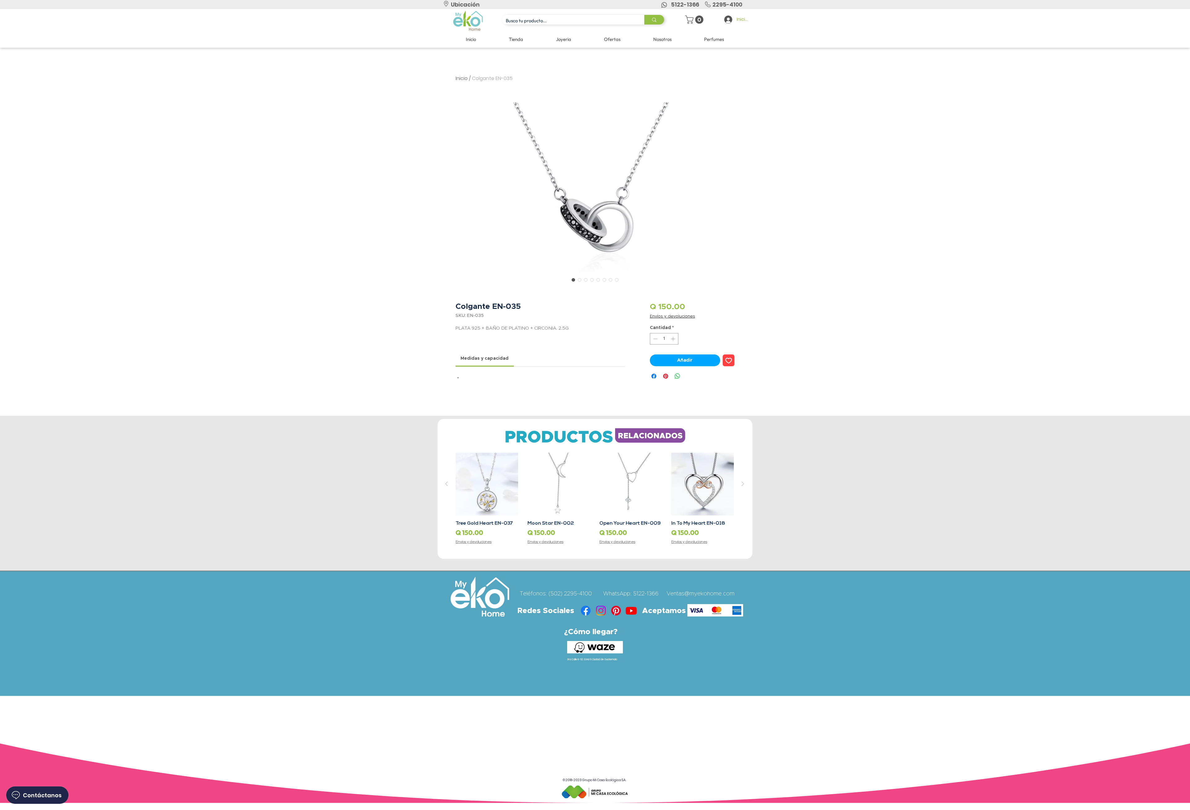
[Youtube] (631, 610)
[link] (485, 358)
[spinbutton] (664, 338)
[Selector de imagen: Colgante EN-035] (573, 280)
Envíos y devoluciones (672, 316)
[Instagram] (600, 610)
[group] (595, 498)
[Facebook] (585, 610)
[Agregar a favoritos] (729, 360)
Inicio (462, 78)
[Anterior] (446, 483)
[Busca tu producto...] (654, 19)
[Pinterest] (616, 610)
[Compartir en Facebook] (654, 376)
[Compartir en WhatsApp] (677, 376)
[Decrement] (655, 338)
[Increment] (673, 338)
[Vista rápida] (487, 484)
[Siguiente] (743, 483)
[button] (695, 20)
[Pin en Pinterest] (665, 376)
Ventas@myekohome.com (700, 594)
